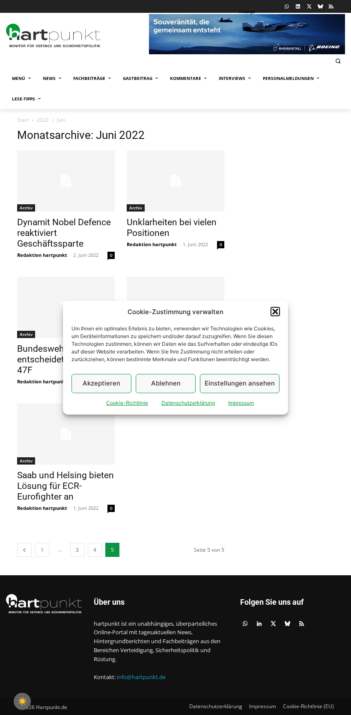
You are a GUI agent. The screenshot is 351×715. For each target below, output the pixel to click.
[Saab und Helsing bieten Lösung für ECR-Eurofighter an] (66, 434)
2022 (43, 120)
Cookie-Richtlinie (127, 403)
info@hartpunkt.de (141, 677)
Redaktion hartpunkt (42, 255)
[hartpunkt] (75, 35)
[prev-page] (24, 550)
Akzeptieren (101, 383)
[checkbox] (22, 701)
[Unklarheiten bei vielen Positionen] (175, 181)
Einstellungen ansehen (240, 383)
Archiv (26, 208)
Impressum (241, 403)
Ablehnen (166, 383)
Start (23, 120)
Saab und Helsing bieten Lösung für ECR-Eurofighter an (65, 486)
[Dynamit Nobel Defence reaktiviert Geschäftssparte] (66, 181)
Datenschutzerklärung (188, 403)
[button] (275, 311)
